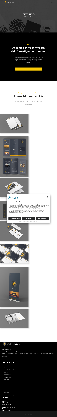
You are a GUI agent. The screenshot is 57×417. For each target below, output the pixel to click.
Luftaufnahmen (7, 382)
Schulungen (6, 379)
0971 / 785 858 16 (11, 407)
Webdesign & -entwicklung (10, 369)
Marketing (6, 367)
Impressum (6, 392)
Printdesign (6, 372)
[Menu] (51, 2)
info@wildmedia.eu (10, 408)
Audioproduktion (7, 377)
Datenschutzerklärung (9, 395)
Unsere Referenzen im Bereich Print (28, 69)
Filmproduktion (7, 374)
